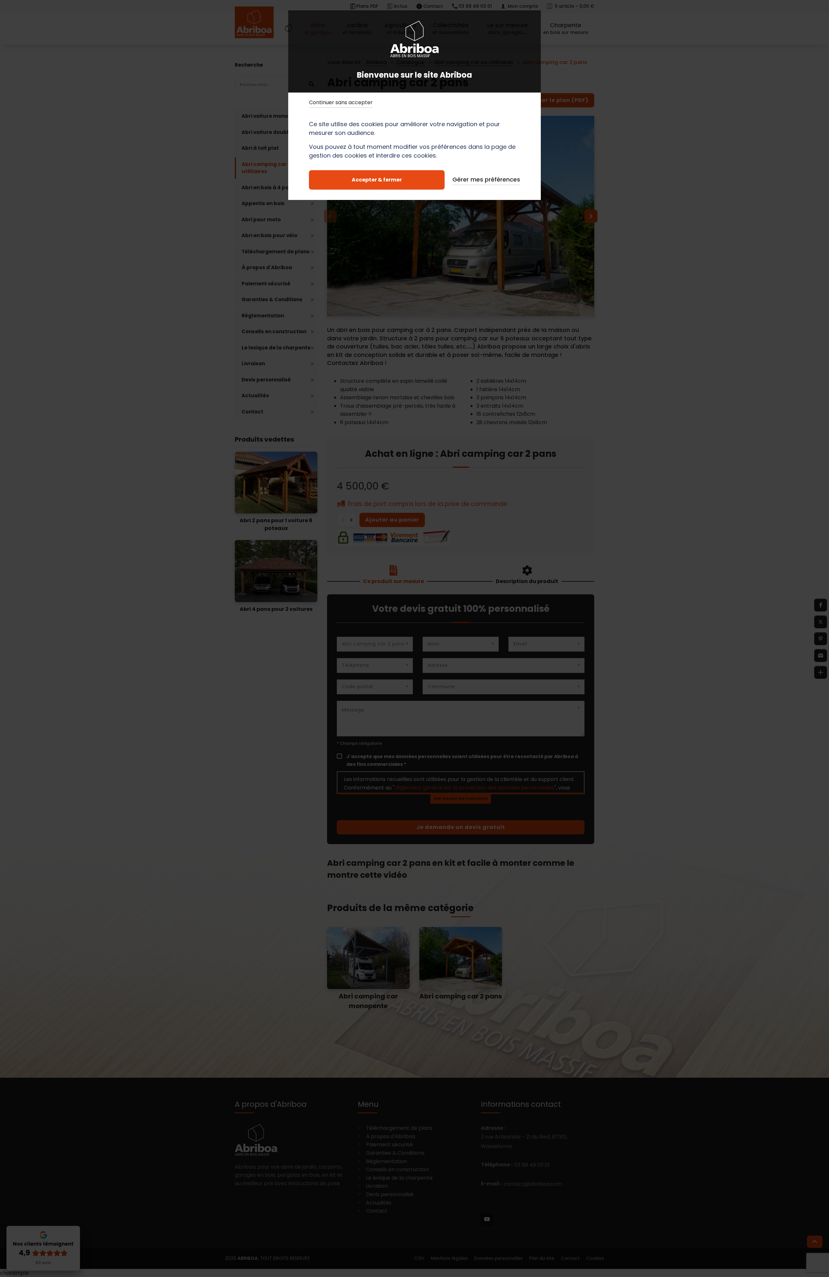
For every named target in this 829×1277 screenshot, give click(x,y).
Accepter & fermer (377, 179)
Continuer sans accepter (341, 102)
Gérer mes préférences (486, 179)
